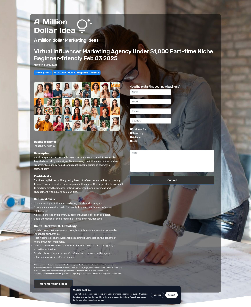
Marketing (137, 133)
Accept (171, 295)
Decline (157, 295)
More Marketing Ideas (54, 283)
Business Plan (139, 129)
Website (136, 137)
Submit (172, 180)
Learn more (98, 300)
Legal (135, 141)
